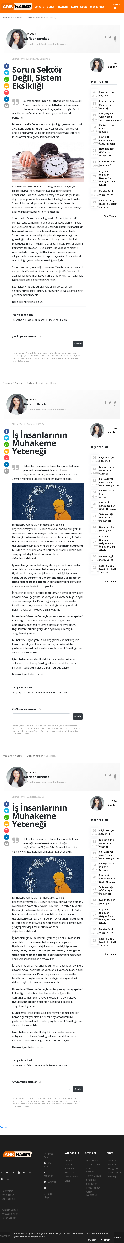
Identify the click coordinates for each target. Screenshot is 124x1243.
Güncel (51, 6)
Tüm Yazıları (112, 65)
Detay (93, 1239)
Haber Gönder (9, 1217)
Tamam (106, 1239)
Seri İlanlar (91, 1183)
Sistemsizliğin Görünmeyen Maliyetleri (106, 152)
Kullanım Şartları (10, 1209)
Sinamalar (91, 1179)
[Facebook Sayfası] (3, 1172)
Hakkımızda (7, 1190)
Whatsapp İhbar (10, 1213)
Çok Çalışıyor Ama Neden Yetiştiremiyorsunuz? (111, 117)
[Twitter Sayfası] (8, 1172)
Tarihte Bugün (93, 1175)
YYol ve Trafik (93, 1164)
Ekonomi (63, 6)
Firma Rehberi (93, 1187)
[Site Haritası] (3, 1179)
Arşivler (52, 1181)
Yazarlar (19, 17)
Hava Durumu (93, 1160)
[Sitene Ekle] (9, 1179)
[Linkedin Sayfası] (25, 1172)
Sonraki (4, 1127)
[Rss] (31, 1172)
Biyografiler (113, 1168)
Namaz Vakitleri (90, 1170)
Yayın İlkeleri (8, 1194)
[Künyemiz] (46, 1187)
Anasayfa (7, 17)
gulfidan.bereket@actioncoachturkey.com (45, 44)
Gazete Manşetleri (91, 1193)
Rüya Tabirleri (114, 1172)
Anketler (112, 1164)
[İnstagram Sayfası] (14, 1172)
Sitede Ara (113, 1160)
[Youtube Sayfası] (20, 1172)
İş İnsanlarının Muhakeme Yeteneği (106, 105)
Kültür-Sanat (79, 6)
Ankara (39, 6)
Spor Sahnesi (97, 6)
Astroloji (112, 1176)
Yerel (67, 1180)
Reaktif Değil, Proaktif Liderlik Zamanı (108, 204)
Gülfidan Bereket (35, 17)
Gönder (78, 343)
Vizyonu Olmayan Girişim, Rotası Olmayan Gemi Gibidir (107, 178)
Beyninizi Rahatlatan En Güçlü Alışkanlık (107, 140)
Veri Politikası (8, 1198)
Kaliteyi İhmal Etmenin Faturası (106, 128)
